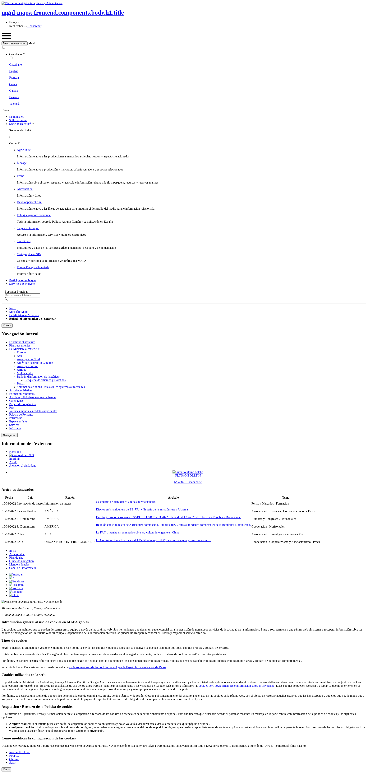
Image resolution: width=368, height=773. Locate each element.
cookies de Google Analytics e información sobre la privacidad (236, 685)
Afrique (21, 369)
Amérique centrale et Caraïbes (35, 362)
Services (14, 424)
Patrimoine (15, 418)
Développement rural (29, 202)
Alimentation (25, 189)
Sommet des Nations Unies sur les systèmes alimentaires (51, 387)
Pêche (20, 176)
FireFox (14, 755)
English (13, 71)
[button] (184, 43)
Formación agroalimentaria (33, 267)
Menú (31, 43)
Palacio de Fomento (21, 414)
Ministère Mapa (18, 311)
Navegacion (9, 435)
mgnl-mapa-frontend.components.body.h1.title (63, 12)
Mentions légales (19, 564)
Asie (19, 355)
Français (14, 77)
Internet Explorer (19, 752)
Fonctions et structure (22, 342)
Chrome (14, 759)
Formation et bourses (21, 393)
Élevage (22, 163)
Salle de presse (18, 120)
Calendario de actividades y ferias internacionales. (126, 501)
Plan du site (16, 557)
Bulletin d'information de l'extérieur (38, 376)
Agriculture (24, 149)
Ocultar (7, 325)
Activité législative (20, 390)
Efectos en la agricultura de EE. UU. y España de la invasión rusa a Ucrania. (142, 509)
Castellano (15, 64)
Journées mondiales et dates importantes (33, 411)
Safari (12, 762)
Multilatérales (25, 373)
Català (13, 84)
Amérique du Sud (27, 366)
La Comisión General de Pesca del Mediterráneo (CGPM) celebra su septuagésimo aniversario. (153, 540)
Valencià (14, 103)
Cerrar (6, 769)
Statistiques (23, 241)
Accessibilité (17, 554)
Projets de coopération (22, 404)
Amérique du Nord (28, 359)
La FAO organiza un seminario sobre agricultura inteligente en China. (138, 532)
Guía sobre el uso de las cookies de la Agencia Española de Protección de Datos (117, 667)
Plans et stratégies (19, 345)
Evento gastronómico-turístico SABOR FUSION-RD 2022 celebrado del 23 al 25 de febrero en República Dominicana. (168, 517)
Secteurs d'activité (20, 123)
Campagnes (16, 400)
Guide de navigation (21, 561)
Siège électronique (28, 228)
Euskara (14, 97)
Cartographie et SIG (29, 254)
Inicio (12, 308)
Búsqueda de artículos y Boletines (45, 380)
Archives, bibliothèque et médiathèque (32, 397)
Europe (21, 352)
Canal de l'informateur (22, 568)
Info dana (15, 428)
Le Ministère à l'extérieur (24, 315)
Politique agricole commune (34, 215)
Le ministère (16, 116)
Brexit (20, 383)
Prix (11, 407)
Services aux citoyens (22, 283)
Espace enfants (18, 421)
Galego (13, 90)
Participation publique (22, 280)
